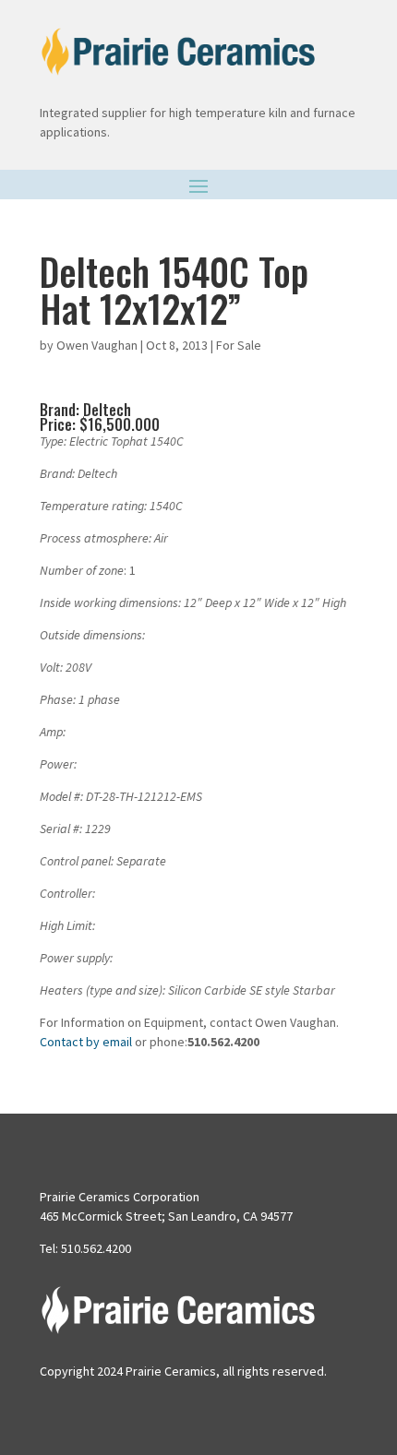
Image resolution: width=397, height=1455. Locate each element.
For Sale (238, 345)
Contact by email (86, 1041)
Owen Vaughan (97, 345)
